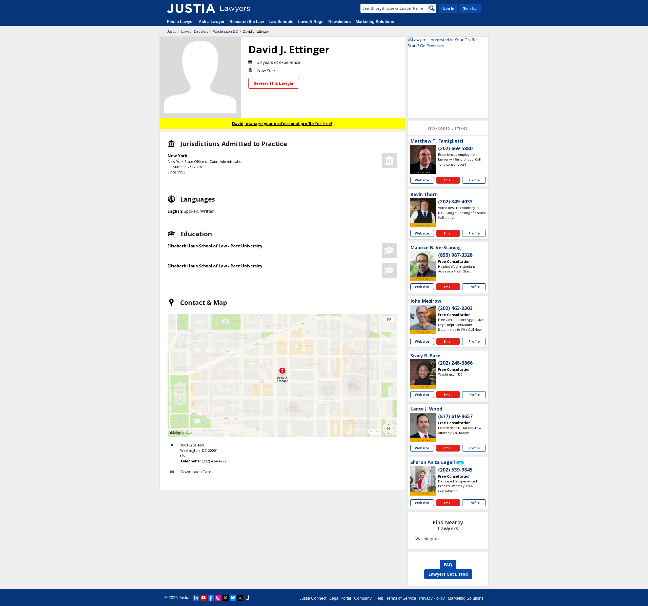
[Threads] (225, 598)
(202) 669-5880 (455, 148)
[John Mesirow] (423, 317)
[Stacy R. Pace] (423, 372)
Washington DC (225, 31)
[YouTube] (203, 598)
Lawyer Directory (194, 31)
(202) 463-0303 (455, 308)
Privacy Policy (432, 598)
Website (422, 180)
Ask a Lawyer (212, 21)
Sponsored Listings (448, 128)
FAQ (448, 565)
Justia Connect (312, 598)
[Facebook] (211, 598)
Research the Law (246, 21)
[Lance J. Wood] (423, 425)
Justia (171, 31)
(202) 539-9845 (455, 469)
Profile (474, 180)
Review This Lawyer (274, 83)
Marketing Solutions (375, 21)
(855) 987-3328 (455, 255)
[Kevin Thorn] (423, 210)
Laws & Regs (310, 21)
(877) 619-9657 (455, 416)
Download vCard (195, 472)
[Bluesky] (233, 598)
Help (379, 598)
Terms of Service (401, 598)
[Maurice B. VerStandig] (423, 264)
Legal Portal (340, 598)
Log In (448, 8)
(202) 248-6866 (455, 363)
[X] (240, 598)
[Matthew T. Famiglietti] (423, 157)
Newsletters (339, 21)
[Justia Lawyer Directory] (191, 8)
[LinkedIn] (196, 598)
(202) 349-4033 (455, 201)
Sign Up (470, 8)
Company (363, 598)
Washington (427, 538)
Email (448, 180)
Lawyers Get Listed (448, 574)
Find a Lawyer (180, 21)
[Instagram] (218, 598)
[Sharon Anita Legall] (423, 479)
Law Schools (281, 21)
